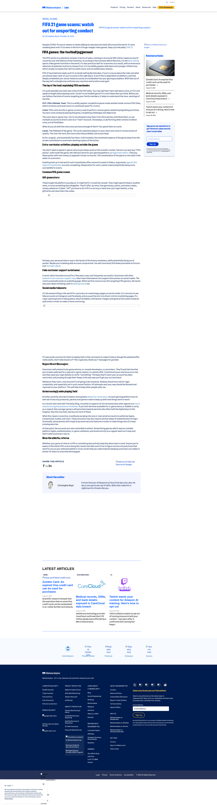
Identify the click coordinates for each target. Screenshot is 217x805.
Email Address (138, 705)
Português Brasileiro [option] (48, 780)
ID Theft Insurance (71, 726)
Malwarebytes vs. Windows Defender (117, 731)
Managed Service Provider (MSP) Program (74, 751)
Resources (146, 7)
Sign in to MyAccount (117, 745)
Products (114, 7)
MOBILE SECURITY (49, 710)
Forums (113, 742)
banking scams (79, 284)
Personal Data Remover (73, 730)
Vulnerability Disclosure (118, 697)
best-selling (133, 61)
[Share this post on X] (47, 466)
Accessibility (128, 775)
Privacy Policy (149, 152)
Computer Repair (94, 730)
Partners (130, 7)
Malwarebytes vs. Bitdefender (116, 718)
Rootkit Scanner (48, 690)
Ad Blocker (69, 700)
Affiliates (91, 734)
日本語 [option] (43, 777)
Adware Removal (71, 697)
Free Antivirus (47, 697)
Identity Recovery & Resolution (72, 722)
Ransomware (92, 703)
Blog (89, 693)
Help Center (114, 749)
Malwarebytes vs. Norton (119, 726)
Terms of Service (165, 151)
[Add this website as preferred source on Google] (128, 463)
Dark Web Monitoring (72, 693)
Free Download (165, 7)
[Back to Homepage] (55, 8)
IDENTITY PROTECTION (73, 707)
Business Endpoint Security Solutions (72, 746)
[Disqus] (91, 525)
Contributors (68, 656)
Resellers (91, 743)
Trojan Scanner (47, 693)
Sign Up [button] (153, 144)
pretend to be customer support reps (59, 278)
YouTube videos (53, 266)
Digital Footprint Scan (73, 690)
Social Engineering (94, 696)
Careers (113, 690)
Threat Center (88, 656)
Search (167, 2)
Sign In (172, 2)
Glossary (129, 656)
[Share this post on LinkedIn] (50, 466)
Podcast (108, 656)
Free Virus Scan (48, 700)
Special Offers (115, 707)
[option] (48, 777)
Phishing (91, 700)
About (138, 7)
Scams (53, 19)
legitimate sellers (120, 153)
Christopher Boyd (52, 36)
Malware (91, 707)
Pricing (122, 7)
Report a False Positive (118, 700)
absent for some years (97, 397)
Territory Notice (115, 704)
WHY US (113, 714)
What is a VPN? (93, 714)
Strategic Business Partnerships (94, 738)
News (45, 19)
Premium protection (49, 704)
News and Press (116, 693)
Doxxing (90, 717)
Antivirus (91, 710)
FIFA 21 (129, 47)
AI (111, 575)
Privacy (104, 775)
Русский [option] (44, 803)
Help (154, 7)
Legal (98, 775)
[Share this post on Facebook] (43, 466)
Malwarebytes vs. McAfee (119, 723)
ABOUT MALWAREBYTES (119, 686)
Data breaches (83, 575)
